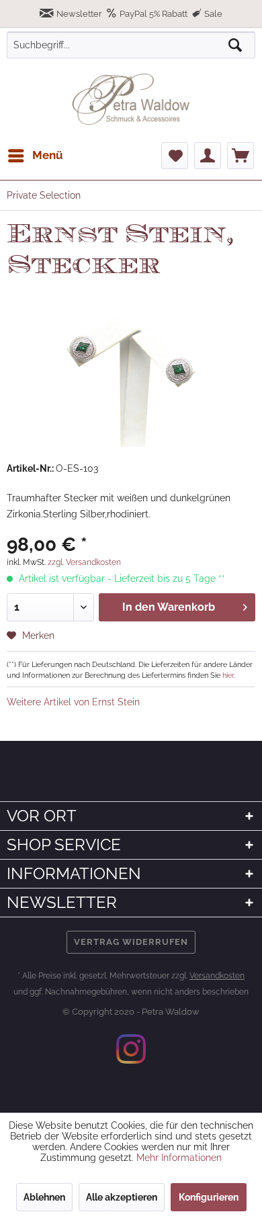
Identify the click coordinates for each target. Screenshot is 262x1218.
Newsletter (79, 14)
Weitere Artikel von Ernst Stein (73, 702)
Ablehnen (44, 1197)
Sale (212, 14)
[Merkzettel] (174, 155)
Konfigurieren (208, 1197)
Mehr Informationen (179, 1157)
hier (228, 675)
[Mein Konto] (207, 155)
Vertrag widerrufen (131, 942)
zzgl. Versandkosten (84, 562)
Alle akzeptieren (121, 1197)
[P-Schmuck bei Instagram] (131, 1048)
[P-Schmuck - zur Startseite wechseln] (131, 99)
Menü (47, 155)
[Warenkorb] (240, 155)
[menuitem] (35, 155)
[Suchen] (235, 45)
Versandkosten (217, 975)
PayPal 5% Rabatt (153, 14)
